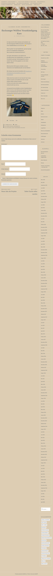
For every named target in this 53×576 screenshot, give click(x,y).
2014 (5, 127)
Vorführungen (43, 136)
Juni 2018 (43, 294)
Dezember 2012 (44, 451)
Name (3, 164)
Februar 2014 (43, 412)
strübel (44, 555)
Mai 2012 (42, 471)
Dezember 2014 (44, 392)
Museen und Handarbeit (45, 130)
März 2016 (43, 353)
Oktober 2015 (43, 367)
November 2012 (44, 454)
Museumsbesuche (44, 133)
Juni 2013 (43, 434)
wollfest (23, 127)
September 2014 (44, 395)
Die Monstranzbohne (23, 3)
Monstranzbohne (47, 537)
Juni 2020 (43, 241)
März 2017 (43, 333)
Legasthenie (43, 127)
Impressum (17, 4)
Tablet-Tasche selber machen (30, 192)
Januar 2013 (43, 448)
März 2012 (43, 476)
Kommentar (4, 144)
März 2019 (43, 272)
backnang (9, 127)
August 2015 (43, 373)
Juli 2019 (42, 260)
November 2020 (44, 230)
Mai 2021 (42, 221)
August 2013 (43, 429)
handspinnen (45, 535)
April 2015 (43, 381)
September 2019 (44, 255)
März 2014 (43, 409)
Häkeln (42, 119)
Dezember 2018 (44, 280)
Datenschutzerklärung (8, 3)
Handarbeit (45, 532)
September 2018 (44, 289)
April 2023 (43, 190)
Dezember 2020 (44, 227)
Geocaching (43, 69)
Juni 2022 (43, 204)
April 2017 (43, 331)
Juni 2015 (43, 375)
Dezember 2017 (44, 308)
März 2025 (43, 179)
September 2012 (44, 460)
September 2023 (44, 185)
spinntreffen (46, 553)
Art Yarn (44, 524)
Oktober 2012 (43, 457)
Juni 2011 (43, 496)
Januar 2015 (43, 389)
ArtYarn (44, 522)
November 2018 (44, 283)
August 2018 (43, 291)
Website (3, 174)
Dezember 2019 (44, 249)
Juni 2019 (43, 263)
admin (15, 124)
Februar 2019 (43, 274)
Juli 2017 (42, 322)
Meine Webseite (44, 160)
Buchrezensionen (44, 116)
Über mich (37, 4)
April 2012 (43, 474)
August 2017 (43, 319)
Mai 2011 (42, 499)
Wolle (43, 561)
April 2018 (43, 300)
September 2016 (44, 345)
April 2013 (43, 440)
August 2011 (43, 490)
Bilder (18, 26)
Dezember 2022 (44, 196)
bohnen (44, 527)
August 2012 (43, 462)
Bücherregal (41, 1)
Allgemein (12, 26)
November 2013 (44, 420)
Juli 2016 (42, 347)
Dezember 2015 (44, 361)
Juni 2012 (43, 468)
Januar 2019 (43, 277)
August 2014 (43, 398)
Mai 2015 (42, 378)
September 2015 (44, 370)
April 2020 (43, 244)
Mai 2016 (42, 350)
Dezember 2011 (44, 485)
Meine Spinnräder (27, 4)
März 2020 (43, 246)
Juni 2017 (43, 325)
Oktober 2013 (43, 423)
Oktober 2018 (43, 286)
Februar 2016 (43, 356)
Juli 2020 (42, 238)
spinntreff (45, 550)
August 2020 (43, 235)
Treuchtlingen (46, 558)
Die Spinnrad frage (36, 3)
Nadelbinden (17, 127)
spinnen (44, 548)
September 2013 (44, 426)
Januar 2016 (43, 359)
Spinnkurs (43, 139)
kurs (13, 127)
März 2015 (43, 384)
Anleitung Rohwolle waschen (27, 1)
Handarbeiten (25, 26)
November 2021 (44, 216)
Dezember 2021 (44, 213)
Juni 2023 (43, 188)
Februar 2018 (43, 305)
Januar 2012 (43, 482)
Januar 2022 (43, 210)
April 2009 (43, 502)
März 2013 (43, 443)
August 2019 (43, 258)
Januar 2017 (43, 339)
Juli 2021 (42, 218)
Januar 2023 (43, 193)
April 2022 (43, 207)
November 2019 (44, 252)
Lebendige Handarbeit (26, 11)
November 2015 (44, 364)
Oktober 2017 (43, 314)
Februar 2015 (43, 387)
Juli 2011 (42, 493)
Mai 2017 (42, 328)
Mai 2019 (42, 266)
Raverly (42, 162)
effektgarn (45, 530)
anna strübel (46, 519)
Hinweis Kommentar (7, 4)
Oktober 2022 (43, 199)
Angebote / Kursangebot (8, 1)
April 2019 (43, 269)
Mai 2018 (42, 297)
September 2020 (44, 232)
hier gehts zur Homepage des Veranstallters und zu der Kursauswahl (19, 73)
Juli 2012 (42, 465)
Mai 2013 (42, 437)
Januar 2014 (43, 415)
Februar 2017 (43, 336)
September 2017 (44, 317)
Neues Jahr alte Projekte (9, 190)
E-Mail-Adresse (5, 169)
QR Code (42, 72)
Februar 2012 (43, 479)
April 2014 (43, 406)
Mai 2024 (42, 182)
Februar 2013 (43, 446)
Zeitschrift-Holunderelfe (45, 169)
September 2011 (44, 488)
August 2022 (43, 202)
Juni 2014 (43, 401)
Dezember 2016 (44, 342)
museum (44, 540)
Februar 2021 (43, 224)
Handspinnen (43, 125)
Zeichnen (42, 142)
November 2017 (44, 311)
